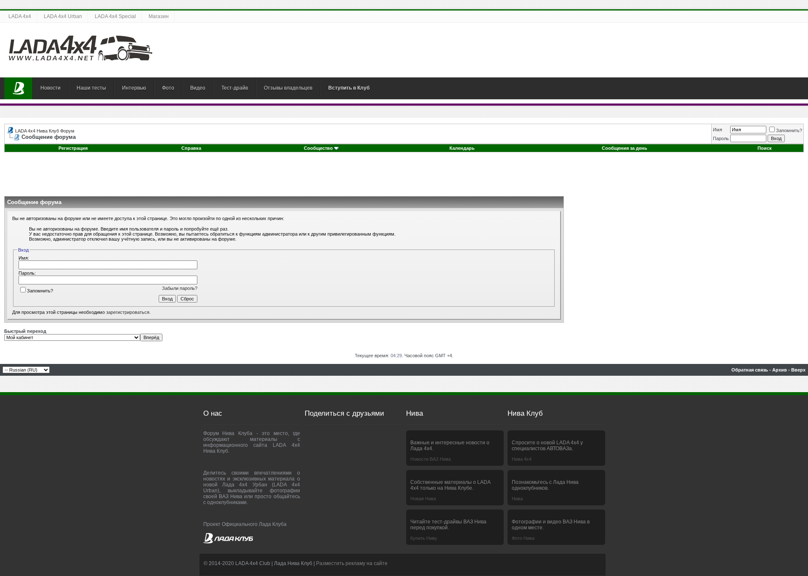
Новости (50, 88)
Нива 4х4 (522, 459)
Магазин (159, 16)
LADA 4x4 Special (115, 16)
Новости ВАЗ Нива (430, 459)
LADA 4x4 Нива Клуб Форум (44, 130)
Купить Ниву (423, 538)
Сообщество (318, 148)
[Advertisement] (404, 177)
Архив (779, 369)
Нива (517, 498)
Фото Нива (523, 538)
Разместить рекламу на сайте (352, 563)
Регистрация (73, 148)
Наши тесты (91, 88)
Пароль (721, 138)
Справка (191, 148)
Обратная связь (749, 369)
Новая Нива (423, 498)
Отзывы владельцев (288, 88)
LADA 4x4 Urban (63, 16)
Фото (168, 88)
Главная (18, 88)
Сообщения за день (624, 148)
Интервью (134, 88)
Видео (197, 88)
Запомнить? (789, 130)
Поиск (765, 148)
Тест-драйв (234, 88)
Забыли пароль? (179, 288)
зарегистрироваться (127, 312)
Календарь (462, 148)
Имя (717, 129)
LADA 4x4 (19, 16)
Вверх (798, 369)
